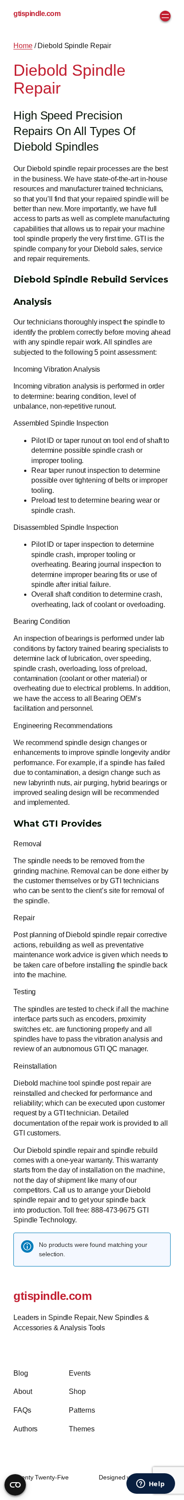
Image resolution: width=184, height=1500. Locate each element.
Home (23, 45)
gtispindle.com (36, 13)
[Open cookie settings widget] (15, 1485)
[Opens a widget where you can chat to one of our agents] (150, 1484)
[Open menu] (165, 16)
